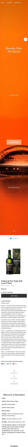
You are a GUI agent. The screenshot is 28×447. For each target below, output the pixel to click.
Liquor (7, 285)
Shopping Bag (14, 383)
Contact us (17, 2)
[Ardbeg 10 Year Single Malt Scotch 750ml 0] (14, 260)
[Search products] (26, 39)
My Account (14, 373)
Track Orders (14, 378)
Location (9, 2)
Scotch (13, 285)
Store (2, 285)
